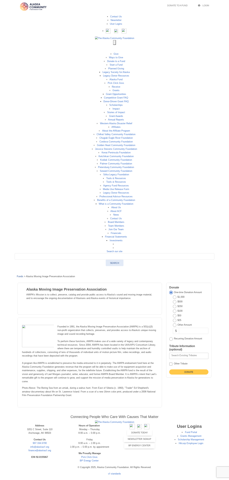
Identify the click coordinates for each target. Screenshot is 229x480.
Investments (116, 240)
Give (116, 54)
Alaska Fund (116, 79)
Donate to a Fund (116, 61)
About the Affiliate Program (116, 130)
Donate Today (139, 432)
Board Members (116, 222)
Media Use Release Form (116, 189)
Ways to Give (116, 57)
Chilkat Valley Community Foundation (116, 134)
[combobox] (188, 356)
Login (205, 5)
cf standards (114, 473)
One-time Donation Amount (188, 292)
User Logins (116, 24)
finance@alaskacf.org (39, 450)
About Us (116, 207)
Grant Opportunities (116, 94)
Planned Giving (116, 68)
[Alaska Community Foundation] (114, 38)
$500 (179, 301)
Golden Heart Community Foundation (116, 145)
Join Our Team (116, 229)
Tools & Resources (116, 178)
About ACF (116, 211)
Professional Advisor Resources (116, 196)
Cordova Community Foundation (116, 141)
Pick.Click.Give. (116, 83)
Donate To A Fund (177, 5)
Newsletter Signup (139, 439)
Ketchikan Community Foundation (116, 156)
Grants (116, 90)
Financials (116, 233)
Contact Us (116, 16)
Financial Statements (116, 236)
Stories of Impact (116, 112)
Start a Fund (116, 64)
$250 (179, 306)
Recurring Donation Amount (188, 338)
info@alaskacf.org (39, 447)
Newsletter (116, 20)
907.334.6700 (40, 443)
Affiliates (116, 127)
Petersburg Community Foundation (116, 167)
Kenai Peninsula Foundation (116, 152)
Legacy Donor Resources (116, 75)
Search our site (114, 251)
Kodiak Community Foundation (116, 160)
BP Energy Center (89, 460)
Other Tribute (180, 363)
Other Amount (184, 324)
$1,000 (180, 297)
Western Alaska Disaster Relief (116, 123)
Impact (116, 108)
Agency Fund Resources (116, 185)
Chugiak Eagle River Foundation (116, 138)
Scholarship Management (191, 439)
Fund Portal (191, 432)
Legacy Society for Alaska (116, 72)
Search (114, 263)
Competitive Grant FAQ (116, 97)
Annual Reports (116, 119)
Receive (116, 86)
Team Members (116, 225)
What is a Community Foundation (116, 203)
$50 (179, 315)
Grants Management (190, 436)
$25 (179, 320)
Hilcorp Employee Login (191, 443)
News (116, 214)
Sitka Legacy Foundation (116, 174)
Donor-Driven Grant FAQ (116, 101)
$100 (179, 311)
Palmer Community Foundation (116, 163)
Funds (20, 276)
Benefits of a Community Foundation (116, 200)
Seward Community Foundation (116, 171)
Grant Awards (116, 116)
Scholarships (116, 105)
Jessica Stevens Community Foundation (116, 149)
